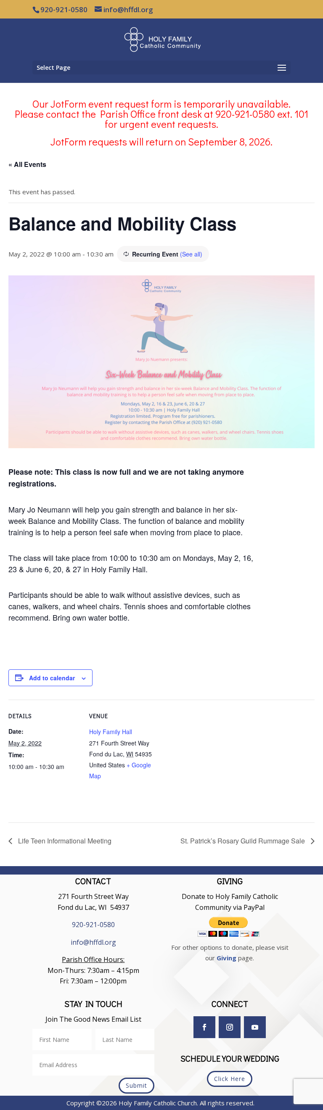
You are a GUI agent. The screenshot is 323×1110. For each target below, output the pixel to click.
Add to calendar (52, 678)
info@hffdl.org (93, 942)
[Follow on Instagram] (230, 1027)
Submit (136, 1085)
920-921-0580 (93, 924)
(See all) (191, 254)
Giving (226, 958)
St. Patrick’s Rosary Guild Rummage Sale (243, 841)
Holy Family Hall (110, 731)
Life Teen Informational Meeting (63, 841)
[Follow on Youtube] (255, 1027)
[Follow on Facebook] (204, 1027)
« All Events (27, 164)
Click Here (229, 1079)
